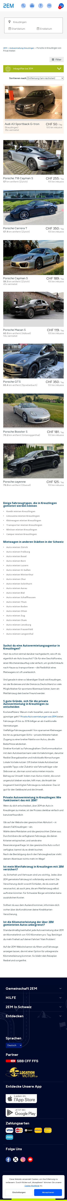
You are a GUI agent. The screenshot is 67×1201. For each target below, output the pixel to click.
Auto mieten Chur (16, 579)
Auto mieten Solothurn (19, 583)
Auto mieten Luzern (17, 565)
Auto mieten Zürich (17, 547)
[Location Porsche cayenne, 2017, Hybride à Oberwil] (33, 461)
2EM (5, 48)
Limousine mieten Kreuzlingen (23, 515)
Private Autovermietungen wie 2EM (38, 716)
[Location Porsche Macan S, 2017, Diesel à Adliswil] (33, 309)
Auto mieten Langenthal (19, 633)
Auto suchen (24, 7)
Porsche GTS (11, 381)
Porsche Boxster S (14, 431)
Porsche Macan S (14, 330)
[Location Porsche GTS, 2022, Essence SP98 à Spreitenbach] (33, 361)
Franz (50, 7)
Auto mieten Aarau (16, 588)
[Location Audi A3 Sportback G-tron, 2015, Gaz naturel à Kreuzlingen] (33, 103)
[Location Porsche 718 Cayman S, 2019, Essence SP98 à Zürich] (33, 157)
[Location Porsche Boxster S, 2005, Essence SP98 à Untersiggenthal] (33, 411)
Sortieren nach (17, 78)
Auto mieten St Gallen (18, 569)
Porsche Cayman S (15, 278)
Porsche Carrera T (14, 228)
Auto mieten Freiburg (18, 551)
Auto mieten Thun (16, 601)
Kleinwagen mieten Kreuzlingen (23, 520)
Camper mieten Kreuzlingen (21, 534)
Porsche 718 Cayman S (17, 178)
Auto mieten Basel (16, 556)
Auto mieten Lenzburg (18, 624)
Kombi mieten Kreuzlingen (20, 511)
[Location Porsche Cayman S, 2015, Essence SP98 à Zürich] (33, 257)
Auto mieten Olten (16, 611)
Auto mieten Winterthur (19, 574)
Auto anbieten (33, 7)
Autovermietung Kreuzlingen (21, 48)
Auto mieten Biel (15, 592)
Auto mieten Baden (17, 606)
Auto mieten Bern (16, 560)
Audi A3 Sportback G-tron (21, 124)
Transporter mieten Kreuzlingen (24, 525)
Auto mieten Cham (16, 620)
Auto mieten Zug (15, 615)
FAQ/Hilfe (41, 7)
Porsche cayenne (14, 481)
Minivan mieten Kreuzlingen (21, 529)
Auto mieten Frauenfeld (19, 629)
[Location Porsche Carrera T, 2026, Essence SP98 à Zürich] (33, 207)
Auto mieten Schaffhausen (21, 597)
